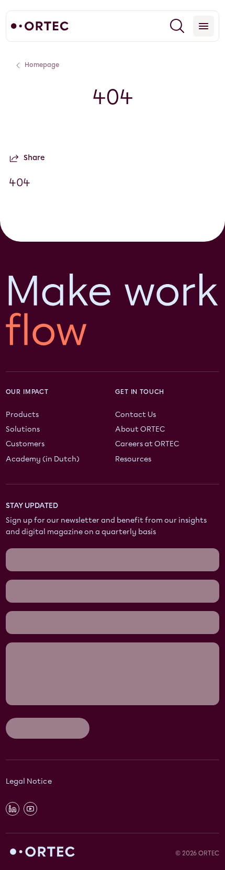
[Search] (177, 26)
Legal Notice (29, 781)
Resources (133, 459)
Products (22, 414)
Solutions (23, 429)
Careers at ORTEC (147, 444)
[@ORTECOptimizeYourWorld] (30, 809)
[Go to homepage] (40, 26)
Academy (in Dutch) (43, 459)
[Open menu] (203, 26)
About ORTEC (140, 429)
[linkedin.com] (12, 809)
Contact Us (135, 414)
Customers (25, 444)
